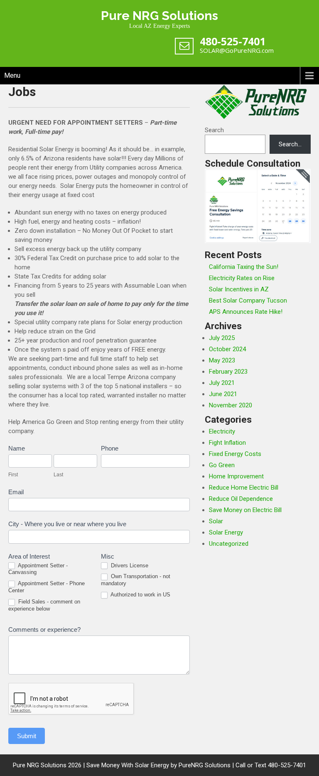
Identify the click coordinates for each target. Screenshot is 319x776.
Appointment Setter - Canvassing (38, 569)
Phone (109, 448)
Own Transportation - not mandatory (135, 579)
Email (16, 491)
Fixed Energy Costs (235, 454)
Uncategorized (228, 543)
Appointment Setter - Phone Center (46, 587)
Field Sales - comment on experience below (44, 605)
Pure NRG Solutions (159, 15)
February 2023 (228, 371)
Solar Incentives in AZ (239, 289)
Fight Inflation (227, 442)
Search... (290, 144)
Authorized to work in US (139, 594)
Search (214, 130)
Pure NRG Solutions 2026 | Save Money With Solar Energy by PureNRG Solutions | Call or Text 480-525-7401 (159, 765)
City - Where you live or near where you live (67, 523)
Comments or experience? (44, 629)
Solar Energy (226, 532)
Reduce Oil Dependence (241, 499)
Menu (12, 75)
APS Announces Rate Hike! (245, 311)
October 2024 (227, 349)
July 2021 (222, 383)
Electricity (222, 431)
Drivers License (128, 565)
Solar (216, 521)
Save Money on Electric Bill (245, 510)
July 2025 (222, 338)
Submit (26, 735)
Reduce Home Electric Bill (243, 487)
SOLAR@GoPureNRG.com (237, 50)
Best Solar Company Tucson (248, 300)
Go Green (222, 465)
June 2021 (223, 394)
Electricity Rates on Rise (242, 278)
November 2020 (230, 405)
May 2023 (222, 360)
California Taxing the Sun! (243, 267)
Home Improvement (236, 476)
